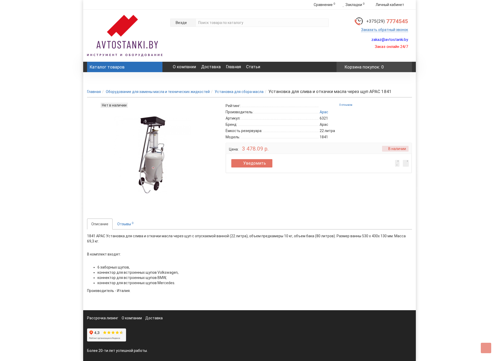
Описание (99, 224)
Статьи (253, 66)
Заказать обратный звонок (384, 30)
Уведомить (254, 163)
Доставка (211, 66)
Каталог (107, 67)
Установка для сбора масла (239, 92)
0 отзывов (345, 105)
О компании (184, 66)
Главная (233, 66)
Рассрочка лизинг (102, 318)
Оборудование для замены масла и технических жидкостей (158, 92)
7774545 (387, 21)
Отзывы (125, 223)
